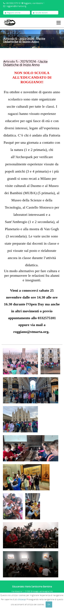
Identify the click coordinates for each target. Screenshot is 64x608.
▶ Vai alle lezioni (40, 12)
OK (49, 604)
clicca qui (22, 599)
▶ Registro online (12, 12)
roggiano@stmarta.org (16, 6)
